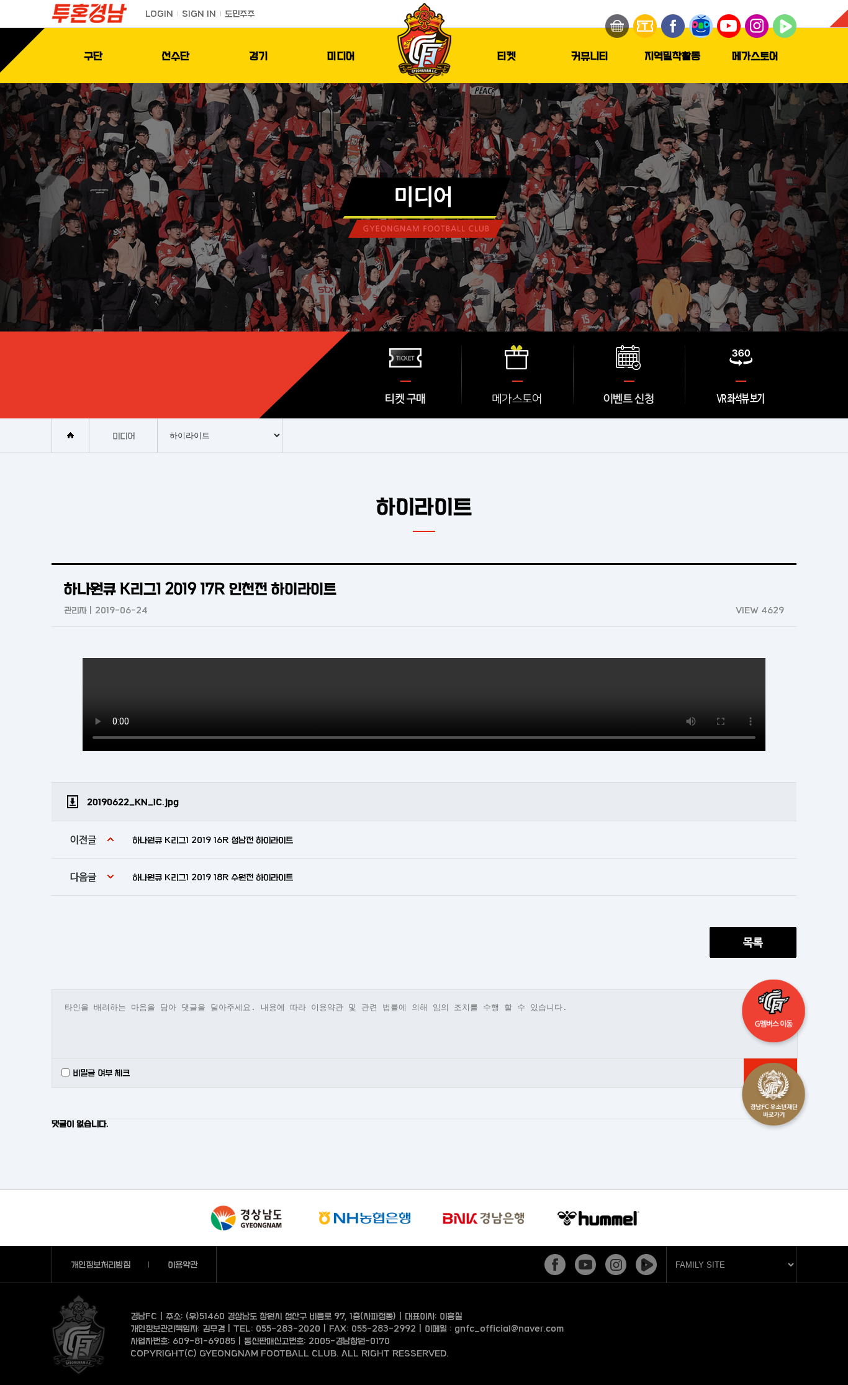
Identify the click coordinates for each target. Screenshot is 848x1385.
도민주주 (240, 13)
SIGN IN (199, 13)
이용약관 (182, 1264)
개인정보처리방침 (100, 1264)
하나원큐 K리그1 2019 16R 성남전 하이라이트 (212, 840)
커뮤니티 (589, 55)
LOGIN (159, 13)
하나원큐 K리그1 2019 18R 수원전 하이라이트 (212, 877)
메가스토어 (755, 55)
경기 (258, 55)
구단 (93, 55)
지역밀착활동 (672, 55)
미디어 (341, 55)
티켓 (506, 55)
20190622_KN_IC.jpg (133, 802)
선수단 (175, 55)
